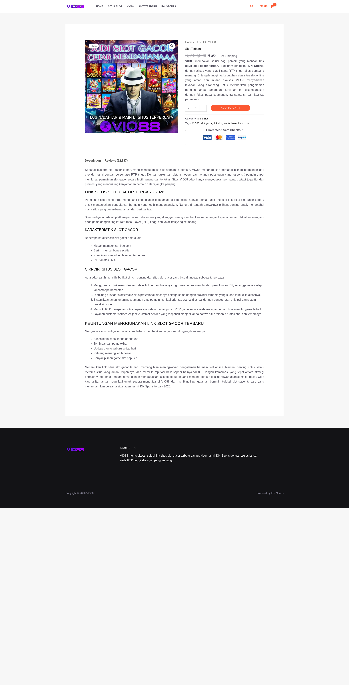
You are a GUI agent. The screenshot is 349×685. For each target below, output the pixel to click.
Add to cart (230, 107)
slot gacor (206, 123)
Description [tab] (93, 160)
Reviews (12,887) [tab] (116, 160)
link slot (218, 123)
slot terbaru (230, 123)
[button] (252, 6)
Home (99, 6)
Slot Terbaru (147, 6)
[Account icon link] (280, 6)
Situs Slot (115, 6)
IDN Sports (168, 6)
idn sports (243, 123)
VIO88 (130, 6)
